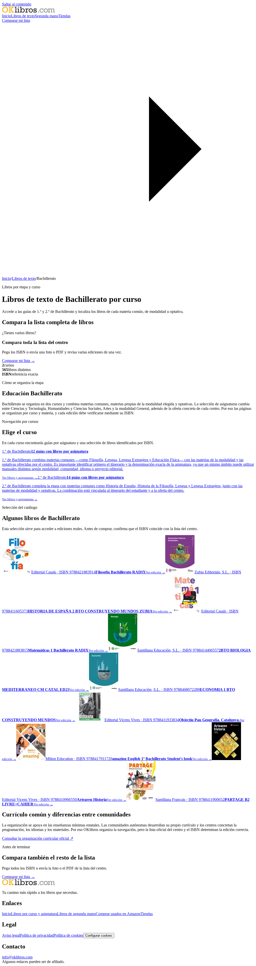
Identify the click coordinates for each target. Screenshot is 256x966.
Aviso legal (11, 935)
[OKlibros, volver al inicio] (28, 11)
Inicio (6, 16)
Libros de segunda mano (76, 914)
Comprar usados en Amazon (118, 914)
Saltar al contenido (16, 4)
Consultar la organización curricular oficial (37, 838)
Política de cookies (68, 935)
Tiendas (64, 16)
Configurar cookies (98, 935)
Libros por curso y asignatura (34, 914)
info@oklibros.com (17, 957)
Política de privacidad (37, 935)
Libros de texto (23, 16)
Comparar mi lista (18, 360)
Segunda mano (46, 16)
